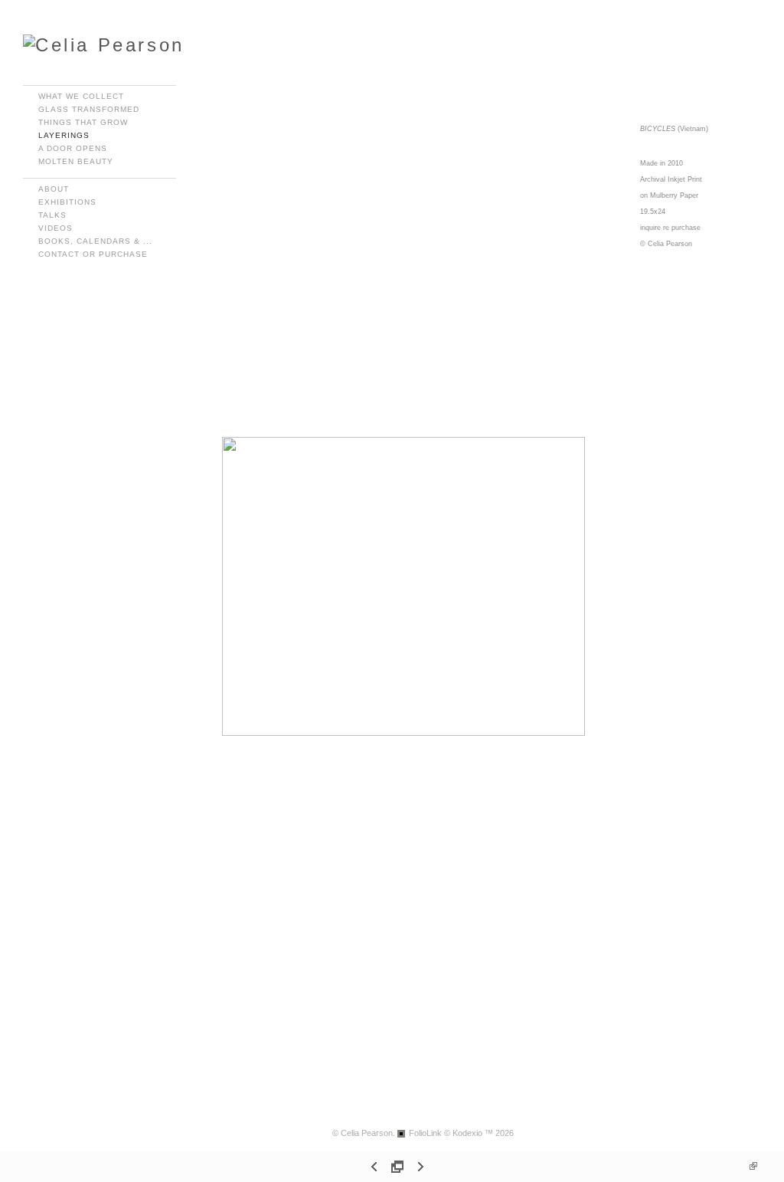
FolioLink (425, 1133)
